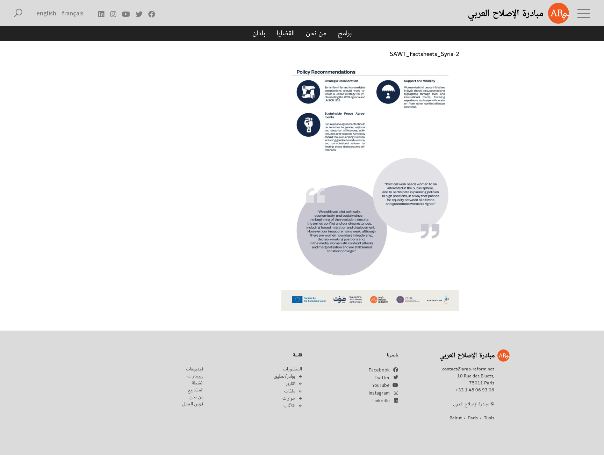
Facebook (379, 370)
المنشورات (292, 369)
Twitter (382, 377)
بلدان (259, 33)
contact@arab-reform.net (468, 369)
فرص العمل (192, 404)
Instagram (379, 393)
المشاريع (195, 390)
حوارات (288, 398)
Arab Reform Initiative (509, 13)
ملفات (289, 391)
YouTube (381, 385)
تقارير (290, 384)
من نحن (316, 33)
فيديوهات (194, 369)
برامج (345, 33)
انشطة (197, 383)
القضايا (286, 33)
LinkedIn (381, 400)
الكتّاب (289, 406)
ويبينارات (195, 376)
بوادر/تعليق (284, 376)
